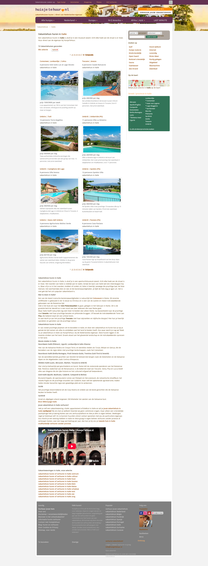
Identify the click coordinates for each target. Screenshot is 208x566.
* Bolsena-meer (135, 117)
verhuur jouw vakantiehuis (117, 509)
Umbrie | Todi (45, 116)
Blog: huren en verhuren (48, 525)
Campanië (133, 107)
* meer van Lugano (152, 103)
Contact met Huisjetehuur (49, 522)
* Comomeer (150, 101)
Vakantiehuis (42, 27)
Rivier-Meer (154, 56)
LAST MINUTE (160, 20)
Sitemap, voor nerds (46, 530)
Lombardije (149, 98)
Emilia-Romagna (136, 112)
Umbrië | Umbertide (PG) (92, 116)
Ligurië (132, 120)
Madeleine (143, 529)
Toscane (148, 121)
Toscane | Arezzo (89, 61)
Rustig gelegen (155, 59)
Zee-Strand (133, 69)
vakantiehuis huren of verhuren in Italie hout (57, 479)
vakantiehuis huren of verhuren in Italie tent (56, 491)
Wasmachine (154, 65)
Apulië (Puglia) (135, 105)
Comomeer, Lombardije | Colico (53, 61)
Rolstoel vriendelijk (137, 59)
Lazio (132, 115)
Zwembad (153, 69)
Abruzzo (133, 102)
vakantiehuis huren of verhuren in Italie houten (58, 481)
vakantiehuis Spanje (114, 519)
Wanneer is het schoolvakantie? (51, 517)
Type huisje (61, 2)
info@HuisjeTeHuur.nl (114, 547)
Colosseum (97, 298)
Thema (99, 2)
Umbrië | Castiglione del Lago (52, 169)
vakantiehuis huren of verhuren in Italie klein (57, 484)
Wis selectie (43, 49)
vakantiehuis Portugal (115, 522)
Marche (148, 111)
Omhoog (141, 540)
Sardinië (148, 116)
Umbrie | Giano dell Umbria (51, 220)
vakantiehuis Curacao (114, 530)
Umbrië (148, 124)
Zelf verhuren (112, 2)
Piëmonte (149, 114)
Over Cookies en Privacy (48, 527)
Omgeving (87, 2)
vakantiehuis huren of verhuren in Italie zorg (56, 496)
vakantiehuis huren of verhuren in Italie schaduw (58, 489)
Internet (152, 50)
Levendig (153, 53)
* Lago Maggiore (151, 106)
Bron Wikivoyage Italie (47, 402)
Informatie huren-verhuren (49, 519)
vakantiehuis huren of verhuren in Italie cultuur (58, 476)
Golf (130, 47)
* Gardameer (150, 108)
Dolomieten (134, 110)
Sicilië (147, 119)
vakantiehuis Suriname (115, 527)
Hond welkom (155, 47)
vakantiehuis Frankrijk (115, 517)
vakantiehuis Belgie (114, 514)
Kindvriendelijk (135, 53)
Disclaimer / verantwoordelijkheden (53, 514)
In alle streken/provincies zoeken (142, 129)
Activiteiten (75, 2)
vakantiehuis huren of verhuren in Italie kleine (57, 486)
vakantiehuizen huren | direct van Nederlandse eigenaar (58, 15)
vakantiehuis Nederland (115, 511)
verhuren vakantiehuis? (114, 541)
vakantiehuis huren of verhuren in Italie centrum (58, 474)
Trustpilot (143, 509)
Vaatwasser (133, 65)
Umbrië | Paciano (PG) (91, 220)
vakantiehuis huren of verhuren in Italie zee (56, 494)
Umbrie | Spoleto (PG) (91, 169)
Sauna (131, 62)
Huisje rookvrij (135, 50)
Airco (141, 537)
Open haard (134, 56)
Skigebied (153, 62)
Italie (53, 27)
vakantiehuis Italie (113, 525)
